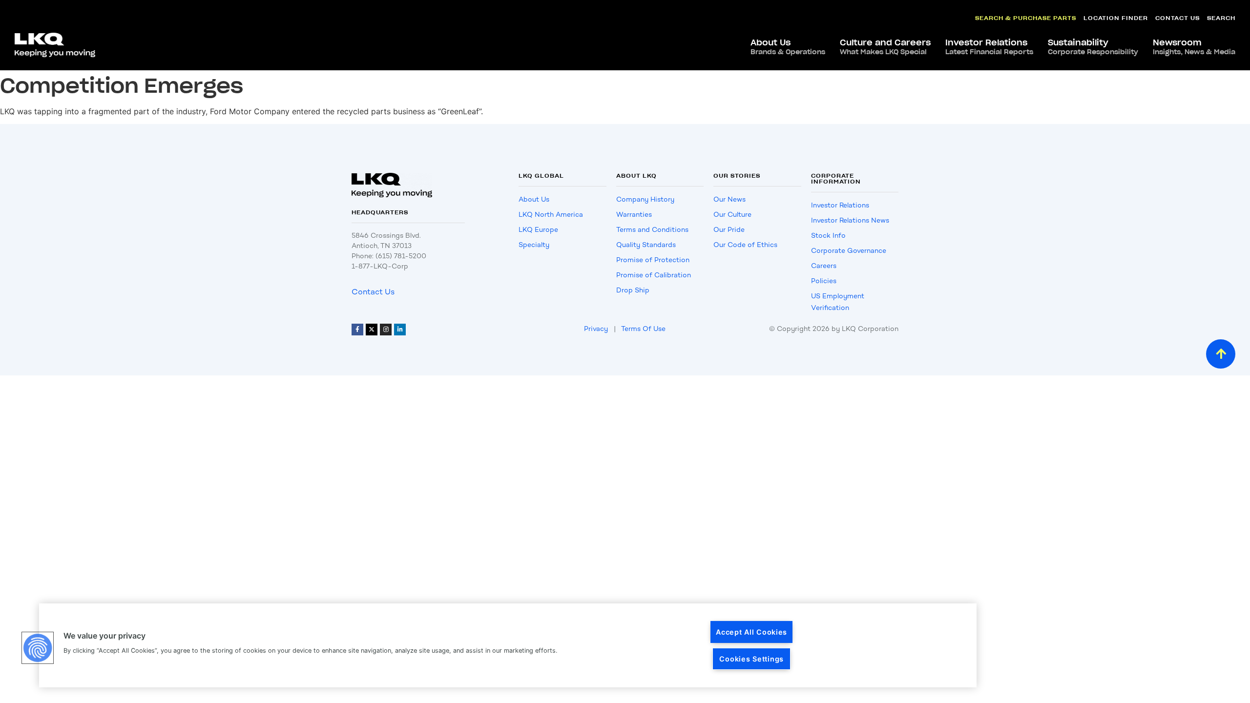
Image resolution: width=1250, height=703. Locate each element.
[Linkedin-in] (400, 329)
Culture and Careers (885, 47)
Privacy (596, 329)
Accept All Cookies (751, 632)
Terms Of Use (643, 329)
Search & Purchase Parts (1025, 17)
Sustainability (1093, 47)
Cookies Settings (751, 659)
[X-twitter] (371, 329)
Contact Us (1177, 17)
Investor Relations (989, 47)
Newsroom (1194, 47)
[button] (37, 647)
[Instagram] (386, 329)
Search (1221, 17)
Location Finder (1115, 17)
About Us (787, 47)
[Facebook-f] (357, 329)
